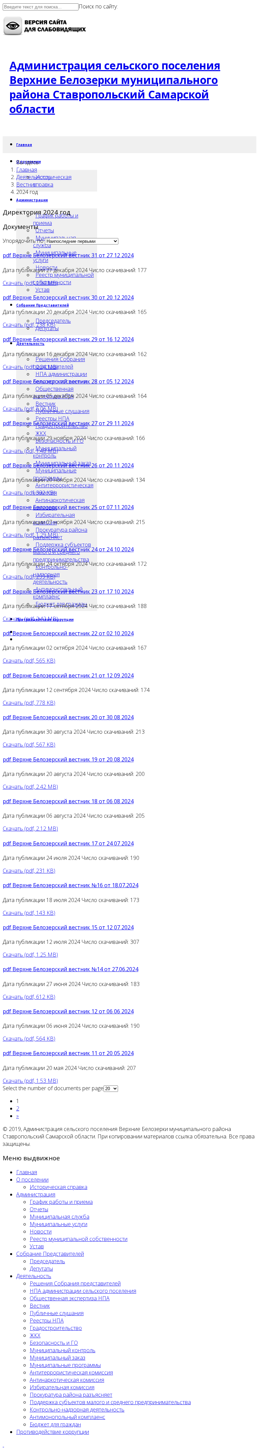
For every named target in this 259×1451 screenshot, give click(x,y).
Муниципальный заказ (57, 1357)
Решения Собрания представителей (59, 362)
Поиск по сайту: (98, 6)
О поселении (32, 1179)
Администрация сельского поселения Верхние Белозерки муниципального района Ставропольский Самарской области (114, 87)
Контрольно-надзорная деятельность (77, 1409)
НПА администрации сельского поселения (83, 1291)
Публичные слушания (62, 411)
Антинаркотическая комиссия (67, 1380)
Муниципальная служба (59, 1216)
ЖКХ (40, 433)
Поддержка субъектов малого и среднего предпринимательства (110, 1402)
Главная (24, 144)
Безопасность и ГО (54, 1342)
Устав (42, 289)
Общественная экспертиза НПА (70, 1298)
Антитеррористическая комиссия (63, 489)
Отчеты (44, 230)
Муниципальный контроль (62, 1350)
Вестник (45, 403)
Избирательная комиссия (62, 1387)
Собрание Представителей (42, 305)
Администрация (32, 200)
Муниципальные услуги (58, 1224)
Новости (41, 1231)
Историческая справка (52, 180)
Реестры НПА (52, 418)
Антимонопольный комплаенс (67, 1417)
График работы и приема (55, 219)
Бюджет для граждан (55, 1424)
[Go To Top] (3, 1444)
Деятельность (30, 343)
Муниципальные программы (55, 474)
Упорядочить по (23, 240)
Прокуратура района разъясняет (60, 533)
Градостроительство (56, 1328)
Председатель (53, 320)
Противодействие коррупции (52, 1431)
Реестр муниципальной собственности (63, 278)
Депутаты (41, 1268)
